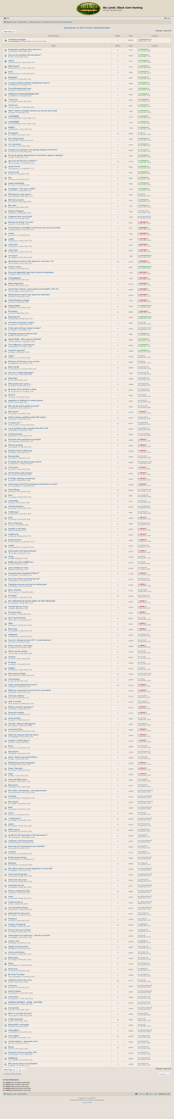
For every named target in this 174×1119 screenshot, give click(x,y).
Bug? (10, 807)
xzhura (12, 642)
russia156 (13, 475)
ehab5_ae (143, 211)
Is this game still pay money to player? (24, 328)
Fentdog (13, 413)
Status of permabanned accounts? (22, 685)
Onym (142, 718)
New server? (13, 412)
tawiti (12, 558)
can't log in (13, 256)
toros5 (12, 224)
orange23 (143, 1063)
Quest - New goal (15, 768)
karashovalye (144, 216)
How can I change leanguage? (21, 373)
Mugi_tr (12, 502)
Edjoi (11, 157)
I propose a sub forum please (20, 841)
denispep (16, 291)
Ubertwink (143, 1041)
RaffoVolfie (13, 1032)
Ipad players (13, 752)
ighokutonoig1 (14, 229)
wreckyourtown (15, 731)
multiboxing (13, 534)
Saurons (16, 592)
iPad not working (15, 445)
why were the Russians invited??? (22, 161)
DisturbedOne (144, 328)
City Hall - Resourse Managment (21, 724)
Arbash (142, 411)
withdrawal (12, 635)
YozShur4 (16, 425)
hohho (12, 742)
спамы (11, 233)
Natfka (142, 551)
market (11, 545)
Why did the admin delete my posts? (23, 406)
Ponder (12, 185)
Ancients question (16, 506)
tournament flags (15, 729)
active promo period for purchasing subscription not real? (32, 484)
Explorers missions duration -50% (22, 1052)
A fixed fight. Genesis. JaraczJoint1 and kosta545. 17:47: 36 (33, 289)
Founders (13, 915)
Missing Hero (13, 456)
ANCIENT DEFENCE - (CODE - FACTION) (25, 1002)
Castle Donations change (18, 300)
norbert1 (13, 469)
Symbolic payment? (16, 350)
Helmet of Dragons (16, 211)
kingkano (13, 893)
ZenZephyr (14, 575)
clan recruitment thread (18, 908)
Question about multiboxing (20, 451)
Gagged (11, 668)
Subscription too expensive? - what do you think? (29, 935)
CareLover (13, 374)
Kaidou (12, 352)
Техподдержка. (14, 278)
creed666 (13, 820)
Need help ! (13, 378)
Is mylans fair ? (14, 423)
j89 (11, 530)
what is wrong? (14, 701)
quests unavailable (16, 183)
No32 (12, 904)
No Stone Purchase (16, 974)
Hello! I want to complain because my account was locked (32, 111)
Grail (10, 517)
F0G (11, 57)
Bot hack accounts (16, 200)
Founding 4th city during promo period (24, 462)
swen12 (12, 235)
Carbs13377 (14, 998)
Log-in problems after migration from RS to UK (28, 428)
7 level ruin (13, 100)
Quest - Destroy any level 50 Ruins (22, 757)
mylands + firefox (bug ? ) (19, 740)
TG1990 (13, 135)
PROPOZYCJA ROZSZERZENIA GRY (23, 94)
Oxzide (12, 920)
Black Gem (12, 629)
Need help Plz (14, 317)
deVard (15, 263)
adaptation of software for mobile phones (25, 400)
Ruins (10, 746)
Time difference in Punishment (21, 345)
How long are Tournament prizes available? (26, 846)
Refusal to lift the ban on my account (23, 361)
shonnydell (13, 898)
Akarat (12, 112)
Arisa (12, 775)
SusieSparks (14, 603)
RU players (12, 311)
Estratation (13, 725)
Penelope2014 (15, 547)
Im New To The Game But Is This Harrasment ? (28, 835)
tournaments (13, 1008)
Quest (10, 963)
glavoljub (143, 222)
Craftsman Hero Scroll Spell (20, 217)
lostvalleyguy (14, 441)
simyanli (13, 385)
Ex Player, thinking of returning (21, 478)
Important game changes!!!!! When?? (23, 573)
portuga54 (143, 383)
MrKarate (13, 692)
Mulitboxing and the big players (21, 763)
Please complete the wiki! (19, 891)
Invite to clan (13, 941)
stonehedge (13, 501)
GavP (12, 218)
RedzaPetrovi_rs (15, 369)
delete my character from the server (23, 735)
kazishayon (144, 523)
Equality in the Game (17, 529)
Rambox (13, 491)
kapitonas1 (14, 241)
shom (12, 525)
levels (10, 896)
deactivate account (16, 885)
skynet (11, 61)
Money (11, 1047)
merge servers (14, 166)
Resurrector (13, 785)
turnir (10, 72)
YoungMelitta (14, 736)
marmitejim (13, 937)
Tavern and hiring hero (17, 874)
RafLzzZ (143, 406)
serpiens (13, 664)
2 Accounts (13, 467)
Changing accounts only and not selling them (27, 584)
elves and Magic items (17, 779)
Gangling (13, 870)
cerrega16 (13, 101)
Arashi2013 (17, 341)
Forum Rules (42, 41)
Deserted (143, 1013)
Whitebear (13, 213)
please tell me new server (19, 913)
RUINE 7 (11, 127)
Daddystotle (14, 993)
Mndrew (13, 174)
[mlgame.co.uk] (88, 8)
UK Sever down (14, 612)
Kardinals (13, 1037)
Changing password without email (22, 334)
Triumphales (144, 751)
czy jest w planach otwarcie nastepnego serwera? (29, 83)
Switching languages (17, 39)
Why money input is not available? (23, 1064)
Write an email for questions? (20, 707)
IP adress (12, 662)
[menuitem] (6, 18)
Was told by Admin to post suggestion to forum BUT (30, 869)
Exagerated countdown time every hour (24, 49)
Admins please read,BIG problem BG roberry (27, 417)
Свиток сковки (14, 267)
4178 (12, 313)
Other (10, 623)
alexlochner (14, 909)
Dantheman (14, 865)
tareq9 (15, 653)
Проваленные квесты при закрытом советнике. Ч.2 (30, 261)
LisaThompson (15, 541)
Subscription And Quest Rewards (22, 551)
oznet (12, 1043)
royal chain (13, 244)
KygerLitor (143, 372)
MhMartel (13, 614)
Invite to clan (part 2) (17, 924)
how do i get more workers (19, 930)
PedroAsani (144, 824)
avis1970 (16, 391)
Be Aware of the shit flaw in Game (22, 389)
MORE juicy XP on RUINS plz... (21, 562)
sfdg (11, 681)
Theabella (13, 932)
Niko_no (13, 358)
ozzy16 (12, 658)
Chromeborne (14, 675)
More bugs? (13, 802)
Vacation (11, 657)
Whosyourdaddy (145, 790)
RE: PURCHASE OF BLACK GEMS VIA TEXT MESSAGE (31, 601)
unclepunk (13, 670)
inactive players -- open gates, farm (23, 1041)
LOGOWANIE (13, 116)
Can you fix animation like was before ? (25, 55)
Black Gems (13, 958)
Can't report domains (17, 618)
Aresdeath (13, 447)
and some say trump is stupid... (21, 322)
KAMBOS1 (13, 84)
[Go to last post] (151, 39)
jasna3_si (16, 168)
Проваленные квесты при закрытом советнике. (29, 295)
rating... (11, 556)
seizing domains (15, 434)
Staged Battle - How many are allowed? (24, 339)
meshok (13, 146)
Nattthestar (14, 636)
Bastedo (13, 753)
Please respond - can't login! (20, 646)
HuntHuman (14, 463)
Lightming (13, 514)
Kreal (12, 207)
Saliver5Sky (14, 319)
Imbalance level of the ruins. (20, 980)
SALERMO (14, 430)
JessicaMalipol (15, 486)
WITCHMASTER (15, 118)
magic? (11, 356)
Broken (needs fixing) (17, 857)
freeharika (143, 49)
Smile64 (142, 400)
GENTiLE (13, 79)
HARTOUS (14, 190)
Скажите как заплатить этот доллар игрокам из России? (33, 150)
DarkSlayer (14, 965)
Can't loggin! (13, 1036)
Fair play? (12, 595)
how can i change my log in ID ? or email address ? (30, 640)
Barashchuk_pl (15, 62)
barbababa (13, 831)
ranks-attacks (13, 1030)
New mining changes (17, 674)
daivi (11, 982)
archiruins (12, 986)
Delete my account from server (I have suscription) (29, 690)
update (11, 239)
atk (14, 397)
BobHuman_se (145, 461)
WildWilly (13, 926)
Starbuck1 (13, 625)
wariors (12, 1065)
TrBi (11, 380)
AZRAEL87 (143, 829)
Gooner (12, 480)
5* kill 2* (11, 395)
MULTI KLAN (13, 367)
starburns (13, 647)
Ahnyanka (13, 826)
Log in (11, 813)
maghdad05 (14, 363)
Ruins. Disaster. (14, 590)
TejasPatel (143, 367)
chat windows (14, 679)
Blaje (11, 335)
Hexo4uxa (13, 151)
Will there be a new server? (19, 194)
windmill (12, 852)
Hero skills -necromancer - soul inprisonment (27, 791)
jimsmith (142, 590)
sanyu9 (12, 697)
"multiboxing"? (14, 818)
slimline (12, 720)
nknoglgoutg (144, 506)
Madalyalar (12, 77)
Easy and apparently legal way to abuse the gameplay (30, 272)
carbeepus (13, 854)
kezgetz (142, 863)
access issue (13, 172)
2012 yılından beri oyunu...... (20, 384)
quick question (14, 718)
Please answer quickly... (18, 651)
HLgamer (13, 330)
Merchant (13, 536)
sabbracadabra (145, 807)
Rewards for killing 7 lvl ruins (20, 222)
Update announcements (18, 947)
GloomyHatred (15, 842)
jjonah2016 (143, 378)
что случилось (14, 144)
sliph (141, 133)
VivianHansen (144, 489)
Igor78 (12, 987)
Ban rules (12, 205)
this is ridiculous (15, 523)
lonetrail (12, 458)
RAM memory (14, 830)
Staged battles (14, 306)
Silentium (13, 90)
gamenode (13, 580)
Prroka (12, 179)
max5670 (13, 307)
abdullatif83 (14, 631)
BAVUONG (14, 129)
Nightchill (143, 422)
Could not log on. (15, 902)
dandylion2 (13, 887)
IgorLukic (13, 419)
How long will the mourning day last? (24, 579)
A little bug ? (13, 512)
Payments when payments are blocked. (24, 439)
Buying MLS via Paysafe (18, 1025)
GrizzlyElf (13, 51)
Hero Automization (16, 139)
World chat (12, 969)
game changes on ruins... (19, 568)
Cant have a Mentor (16, 696)
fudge (12, 608)
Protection (12, 919)
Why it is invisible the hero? (20, 1013)
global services (14, 540)
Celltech (13, 274)
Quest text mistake (16, 713)
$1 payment (13, 133)
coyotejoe (13, 497)
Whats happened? (15, 283)
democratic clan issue (17, 880)
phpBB (80, 1100)
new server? (13, 997)
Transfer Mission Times (18, 607)
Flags (10, 774)
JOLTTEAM (144, 434)
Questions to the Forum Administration (87, 27)
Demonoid (13, 876)
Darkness (12, 863)
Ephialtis (13, 686)
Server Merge (13, 490)
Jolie (11, 1021)
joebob (142, 395)
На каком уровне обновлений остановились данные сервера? (35, 155)
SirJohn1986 (14, 140)
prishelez (16, 703)
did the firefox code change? (20, 473)
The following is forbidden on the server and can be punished (34, 228)
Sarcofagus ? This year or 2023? (21, 189)
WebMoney (13, 1058)
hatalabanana (15, 41)
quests (11, 824)
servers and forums (16, 952)
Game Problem (14, 991)
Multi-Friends (13, 66)
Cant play (12, 796)
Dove (10, 495)
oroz (11, 402)
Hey (9, 178)
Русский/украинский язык (19, 88)
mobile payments (15, 1019)
